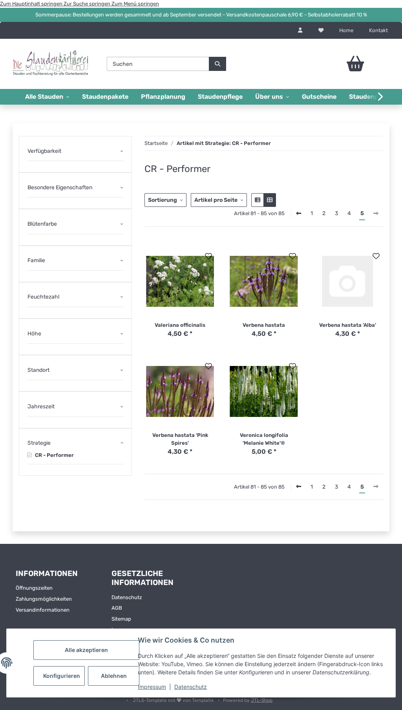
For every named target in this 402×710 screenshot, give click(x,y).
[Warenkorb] (347, 64)
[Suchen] (217, 64)
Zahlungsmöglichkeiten (44, 599)
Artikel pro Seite (216, 200)
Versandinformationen (42, 610)
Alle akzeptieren (86, 650)
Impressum (152, 686)
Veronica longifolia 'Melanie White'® (264, 439)
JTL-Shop (261, 700)
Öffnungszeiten (34, 588)
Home (346, 30)
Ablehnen (114, 675)
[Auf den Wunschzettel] (208, 255)
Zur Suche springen (87, 4)
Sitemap (121, 619)
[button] (300, 31)
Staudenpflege (220, 96)
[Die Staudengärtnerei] (50, 64)
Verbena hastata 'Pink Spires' (180, 439)
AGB (116, 608)
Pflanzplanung (163, 96)
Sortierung (162, 200)
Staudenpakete (105, 96)
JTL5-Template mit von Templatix (174, 700)
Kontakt (378, 30)
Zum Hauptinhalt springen (32, 4)
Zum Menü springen (135, 4)
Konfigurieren (61, 675)
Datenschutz (190, 686)
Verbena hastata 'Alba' (347, 325)
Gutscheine (319, 96)
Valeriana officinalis (180, 325)
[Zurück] (298, 213)
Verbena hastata (264, 325)
